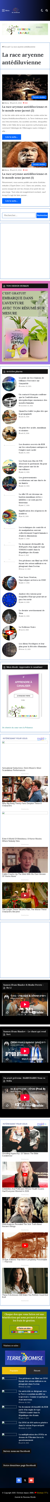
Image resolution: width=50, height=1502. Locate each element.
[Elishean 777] (15, 10)
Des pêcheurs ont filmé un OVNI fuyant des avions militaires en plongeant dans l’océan (33, 563)
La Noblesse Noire (27, 627)
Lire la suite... (11, 137)
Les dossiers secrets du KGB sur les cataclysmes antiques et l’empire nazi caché (33, 447)
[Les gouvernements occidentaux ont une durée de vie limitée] (9, 483)
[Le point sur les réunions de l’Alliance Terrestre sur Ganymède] (9, 384)
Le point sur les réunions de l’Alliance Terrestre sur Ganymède (31, 381)
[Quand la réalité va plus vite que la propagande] (9, 417)
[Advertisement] (29, 9)
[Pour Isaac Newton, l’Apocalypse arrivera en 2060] (9, 583)
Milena (6, 103)
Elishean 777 (42, 1493)
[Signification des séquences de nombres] (9, 516)
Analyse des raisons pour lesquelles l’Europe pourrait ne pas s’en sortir (33, 597)
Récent (37, 1370)
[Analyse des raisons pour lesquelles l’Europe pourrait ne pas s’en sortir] (9, 599)
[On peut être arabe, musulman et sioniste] (9, 433)
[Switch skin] (42, 11)
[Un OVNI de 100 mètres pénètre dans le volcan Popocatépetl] (9, 1426)
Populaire (14, 1370)
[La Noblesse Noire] (9, 633)
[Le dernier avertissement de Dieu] (9, 616)
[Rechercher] (46, 11)
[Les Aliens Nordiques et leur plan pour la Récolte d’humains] (9, 649)
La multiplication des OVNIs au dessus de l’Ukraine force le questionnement (33, 1437)
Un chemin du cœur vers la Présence (17, 728)
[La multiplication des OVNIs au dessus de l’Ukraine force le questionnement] (9, 1438)
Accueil (7, 47)
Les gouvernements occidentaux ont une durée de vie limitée (32, 480)
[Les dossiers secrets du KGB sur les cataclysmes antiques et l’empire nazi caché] (9, 450)
